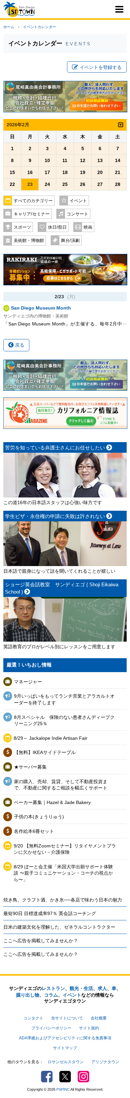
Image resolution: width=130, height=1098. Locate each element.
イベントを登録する (101, 67)
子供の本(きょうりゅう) (39, 816)
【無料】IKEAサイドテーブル (45, 752)
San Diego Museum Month (41, 308)
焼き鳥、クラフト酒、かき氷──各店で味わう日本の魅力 (62, 899)
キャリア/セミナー (32, 214)
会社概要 (99, 1018)
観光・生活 (81, 988)
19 (82, 172)
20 (100, 172)
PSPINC (63, 1089)
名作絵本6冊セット (34, 831)
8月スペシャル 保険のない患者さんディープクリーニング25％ (64, 720)
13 (100, 160)
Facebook (47, 1076)
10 (47, 160)
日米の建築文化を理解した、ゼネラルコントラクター (59, 927)
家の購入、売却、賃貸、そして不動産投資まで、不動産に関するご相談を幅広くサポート (60, 785)
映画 (88, 227)
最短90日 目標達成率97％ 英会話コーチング (49, 913)
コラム (51, 995)
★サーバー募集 (30, 767)
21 (117, 172)
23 (30, 184)
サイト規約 (89, 1028)
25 (65, 184)
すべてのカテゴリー (33, 201)
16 (30, 172)
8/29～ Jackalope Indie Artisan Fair (50, 738)
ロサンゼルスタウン (66, 1062)
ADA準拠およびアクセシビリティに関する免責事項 (65, 1038)
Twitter (65, 1076)
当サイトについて (67, 1018)
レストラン (53, 988)
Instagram (83, 1076)
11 (64, 160)
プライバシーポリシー (51, 1028)
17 (47, 172)
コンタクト (33, 1018)
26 (82, 184)
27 (100, 184)
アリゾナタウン (105, 1062)
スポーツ (22, 227)
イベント (78, 201)
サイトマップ (65, 1048)
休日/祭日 (57, 227)
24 (47, 184)
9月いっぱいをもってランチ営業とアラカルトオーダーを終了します (64, 699)
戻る (19, 345)
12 (82, 160)
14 (117, 160)
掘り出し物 (27, 995)
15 (12, 172)
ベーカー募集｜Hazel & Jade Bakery (52, 802)
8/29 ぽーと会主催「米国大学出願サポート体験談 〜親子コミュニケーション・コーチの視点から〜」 (63, 873)
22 (12, 184)
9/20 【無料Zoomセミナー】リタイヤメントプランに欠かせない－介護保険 (65, 849)
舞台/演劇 (70, 240)
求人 (102, 988)
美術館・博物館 (29, 240)
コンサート (77, 214)
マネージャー (28, 681)
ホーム (8, 27)
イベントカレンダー (39, 27)
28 (117, 184)
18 (65, 172)
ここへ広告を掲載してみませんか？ (40, 940)
